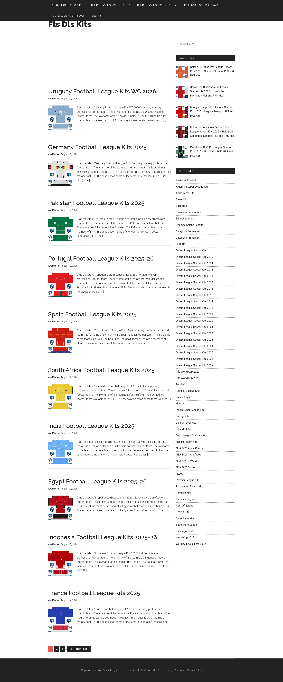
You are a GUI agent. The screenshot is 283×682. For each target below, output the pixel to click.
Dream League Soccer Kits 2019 (194, 314)
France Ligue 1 (184, 397)
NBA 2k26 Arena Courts (189, 448)
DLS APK (181, 244)
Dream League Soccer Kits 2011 (194, 263)
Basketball (182, 205)
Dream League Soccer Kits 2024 (194, 346)
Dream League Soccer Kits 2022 (194, 333)
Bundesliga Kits (185, 218)
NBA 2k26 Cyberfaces (188, 454)
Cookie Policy (165, 670)
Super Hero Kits (185, 518)
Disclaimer (180, 670)
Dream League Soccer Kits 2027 (194, 365)
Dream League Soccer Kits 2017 (194, 301)
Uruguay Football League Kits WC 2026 (102, 91)
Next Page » (82, 648)
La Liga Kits (182, 416)
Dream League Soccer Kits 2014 (194, 282)
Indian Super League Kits (190, 409)
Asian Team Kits (185, 193)
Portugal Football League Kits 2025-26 (101, 258)
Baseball (181, 199)
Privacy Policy (194, 670)
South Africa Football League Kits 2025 (101, 370)
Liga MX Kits (183, 429)
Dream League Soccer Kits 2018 (194, 307)
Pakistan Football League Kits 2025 (96, 202)
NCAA (179, 473)
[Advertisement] (109, 64)
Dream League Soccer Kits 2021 (194, 327)
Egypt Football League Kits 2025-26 (97, 481)
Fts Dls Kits (69, 24)
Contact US (150, 670)
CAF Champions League (189, 225)
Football (180, 384)
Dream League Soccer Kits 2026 (194, 358)
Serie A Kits (182, 512)
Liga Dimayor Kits (186, 422)
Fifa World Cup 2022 (187, 371)
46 (70, 648)
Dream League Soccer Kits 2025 (194, 352)
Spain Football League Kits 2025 (92, 314)
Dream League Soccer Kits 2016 (194, 295)
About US (137, 670)
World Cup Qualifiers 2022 (191, 543)
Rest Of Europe (184, 505)
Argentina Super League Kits (192, 186)
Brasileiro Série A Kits (188, 212)
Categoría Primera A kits (190, 231)
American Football (186, 180)
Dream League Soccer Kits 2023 (194, 339)
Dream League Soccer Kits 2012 (194, 269)
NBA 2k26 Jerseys (187, 461)
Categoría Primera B (187, 237)
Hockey (180, 403)
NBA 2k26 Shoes (185, 467)
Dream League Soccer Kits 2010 (194, 256)
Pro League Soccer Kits (189, 486)
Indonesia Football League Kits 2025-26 (102, 537)
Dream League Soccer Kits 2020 (194, 320)
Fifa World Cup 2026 (187, 378)
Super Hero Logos (186, 524)
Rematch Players (185, 499)
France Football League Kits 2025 (94, 592)
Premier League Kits (187, 480)
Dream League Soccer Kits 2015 (194, 288)
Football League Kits (188, 390)
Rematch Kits (183, 492)
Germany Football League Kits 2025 (97, 147)
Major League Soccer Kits (190, 435)
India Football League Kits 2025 (91, 425)
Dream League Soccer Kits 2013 (194, 276)
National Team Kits (186, 441)
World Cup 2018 (185, 537)
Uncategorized (184, 531)
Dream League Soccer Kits (191, 250)
